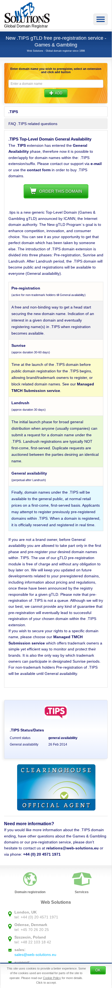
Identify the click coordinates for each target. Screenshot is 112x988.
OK (98, 970)
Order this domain (60, 191)
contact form (39, 170)
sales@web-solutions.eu (35, 954)
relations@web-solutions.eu (72, 848)
